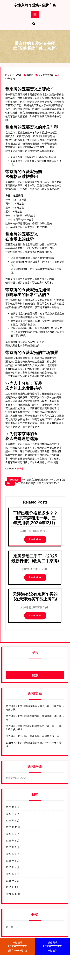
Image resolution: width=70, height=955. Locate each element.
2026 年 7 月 (13, 807)
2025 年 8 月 (13, 840)
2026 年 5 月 (13, 820)
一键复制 (52, 946)
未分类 (20, 468)
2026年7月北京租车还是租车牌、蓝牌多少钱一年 (32, 736)
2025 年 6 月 (13, 853)
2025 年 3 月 (13, 874)
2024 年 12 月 (13, 894)
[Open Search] (34, 24)
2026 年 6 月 (13, 813)
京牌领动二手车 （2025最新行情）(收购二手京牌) (35, 558)
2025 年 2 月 (12, 880)
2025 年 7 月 (13, 847)
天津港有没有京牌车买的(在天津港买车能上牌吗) (35, 596)
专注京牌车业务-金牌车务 (35, 5)
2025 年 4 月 (13, 867)
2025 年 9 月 (13, 833)
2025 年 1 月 (12, 887)
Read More (35, 539)
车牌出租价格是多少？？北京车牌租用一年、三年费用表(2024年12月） (35, 517)
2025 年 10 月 (13, 827)
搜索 (35, 652)
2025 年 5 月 (13, 860)
